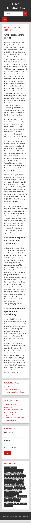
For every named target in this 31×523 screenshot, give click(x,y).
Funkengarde (22, 477)
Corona (14, 472)
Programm (8, 489)
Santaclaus (8, 494)
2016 (10, 467)
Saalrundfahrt (9, 491)
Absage (15, 467)
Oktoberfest (19, 484)
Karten (7, 482)
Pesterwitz (21, 486)
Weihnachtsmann (10, 503)
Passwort (7, 440)
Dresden (19, 472)
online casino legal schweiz (15, 392)
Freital (10, 477)
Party (15, 486)
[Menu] (4, 19)
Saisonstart (18, 491)
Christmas (8, 472)
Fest (6, 477)
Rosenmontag (22, 489)
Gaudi (6, 479)
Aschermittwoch (9, 470)
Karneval (20, 479)
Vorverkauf (8, 501)
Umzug (24, 496)
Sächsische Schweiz (10, 496)
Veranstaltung (9, 499)
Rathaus (14, 489)
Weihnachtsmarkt (21, 503)
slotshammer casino (13, 387)
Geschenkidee (13, 479)
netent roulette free (13, 389)
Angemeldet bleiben (12, 448)
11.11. (6, 467)
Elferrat (17, 475)
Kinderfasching (14, 482)
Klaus (21, 482)
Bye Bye (21, 470)
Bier (17, 470)
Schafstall (16, 494)
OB (14, 484)
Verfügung (18, 499)
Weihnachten (16, 501)
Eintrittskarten (9, 475)
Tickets (19, 496)
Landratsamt (8, 484)
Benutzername (9, 433)
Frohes (15, 477)
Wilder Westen (9, 506)
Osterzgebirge (9, 486)
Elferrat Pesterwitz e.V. (16, 6)
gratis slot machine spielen (15, 415)
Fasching (23, 475)
